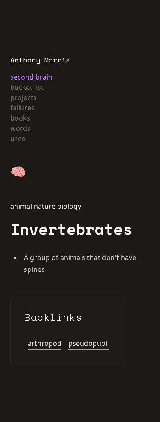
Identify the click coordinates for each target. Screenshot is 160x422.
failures (22, 107)
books (20, 118)
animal (21, 206)
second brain (31, 77)
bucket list (27, 87)
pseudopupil (88, 343)
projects (23, 97)
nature (44, 206)
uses (17, 138)
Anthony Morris (40, 60)
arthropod (44, 343)
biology (69, 206)
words (20, 128)
